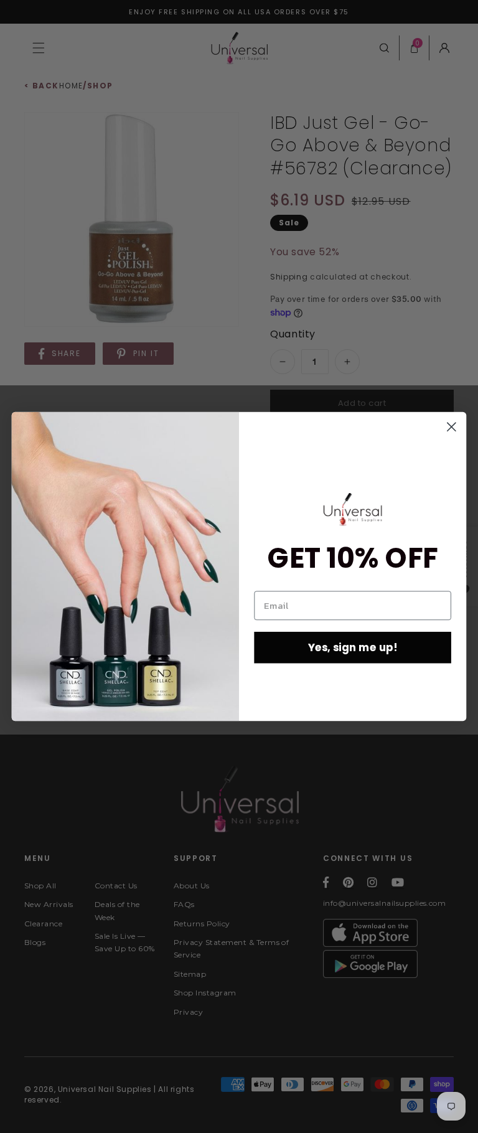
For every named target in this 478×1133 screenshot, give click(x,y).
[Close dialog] (451, 426)
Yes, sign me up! (353, 647)
